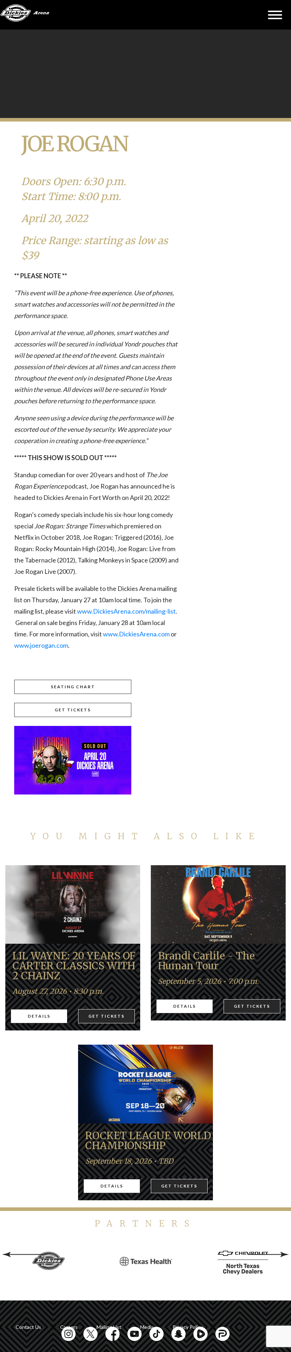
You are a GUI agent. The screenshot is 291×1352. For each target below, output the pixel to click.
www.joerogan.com (41, 645)
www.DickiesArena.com (136, 634)
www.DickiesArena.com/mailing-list (126, 611)
